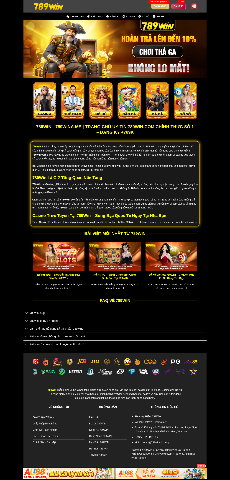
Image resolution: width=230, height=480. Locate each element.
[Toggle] (26, 313)
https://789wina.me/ (155, 422)
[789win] (48, 6)
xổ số (145, 16)
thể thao (96, 16)
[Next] (197, 270)
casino (130, 16)
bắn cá (114, 16)
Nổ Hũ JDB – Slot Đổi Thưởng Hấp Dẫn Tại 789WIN (58, 276)
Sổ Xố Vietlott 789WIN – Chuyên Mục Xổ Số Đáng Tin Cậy (171, 276)
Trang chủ (77, 16)
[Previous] (32, 270)
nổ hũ (160, 16)
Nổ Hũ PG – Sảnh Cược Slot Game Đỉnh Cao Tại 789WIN (114, 276)
